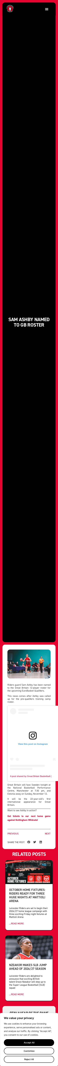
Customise (29, 1051)
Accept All (29, 1042)
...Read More (16, 923)
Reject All (29, 1059)
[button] (46, 9)
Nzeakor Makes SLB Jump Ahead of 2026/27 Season (28, 967)
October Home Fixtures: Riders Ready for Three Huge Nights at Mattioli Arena (27, 895)
